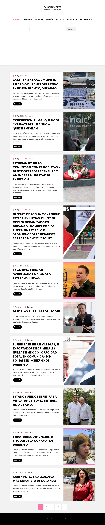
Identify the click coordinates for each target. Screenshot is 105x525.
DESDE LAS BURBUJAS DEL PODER (36, 311)
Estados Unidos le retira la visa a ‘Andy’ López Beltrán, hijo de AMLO (35, 401)
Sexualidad (72, 19)
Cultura (60, 19)
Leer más (17, 104)
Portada (17, 19)
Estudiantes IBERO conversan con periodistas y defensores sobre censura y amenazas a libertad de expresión (36, 171)
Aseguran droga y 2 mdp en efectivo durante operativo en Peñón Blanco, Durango (35, 84)
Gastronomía (86, 19)
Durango (28, 19)
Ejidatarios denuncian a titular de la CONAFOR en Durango (33, 441)
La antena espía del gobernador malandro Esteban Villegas (32, 274)
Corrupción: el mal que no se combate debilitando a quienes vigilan (36, 124)
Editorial (39, 19)
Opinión (49, 19)
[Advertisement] (52, 46)
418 (59, 507)
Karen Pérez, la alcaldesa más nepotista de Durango (34, 479)
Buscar (70, 29)
